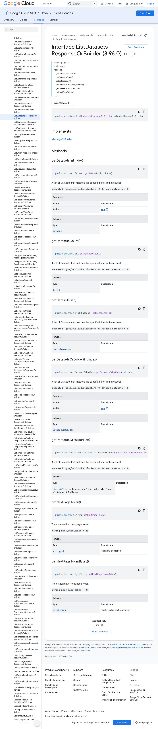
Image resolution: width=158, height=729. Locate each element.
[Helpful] (141, 35)
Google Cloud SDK (23, 13)
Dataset (57, 230)
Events (133, 680)
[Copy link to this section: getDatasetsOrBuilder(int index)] (100, 360)
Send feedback (136, 47)
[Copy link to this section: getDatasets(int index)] (86, 161)
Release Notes (80, 685)
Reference (38, 19)
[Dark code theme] (139, 111)
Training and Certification (114, 700)
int (103, 209)
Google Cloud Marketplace (51, 686)
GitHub (105, 675)
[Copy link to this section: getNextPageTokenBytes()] (92, 562)
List (55, 349)
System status (80, 690)
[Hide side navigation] (37, 723)
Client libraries (63, 13)
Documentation (68, 35)
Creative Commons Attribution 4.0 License (129, 644)
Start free (145, 13)
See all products (53, 675)
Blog (132, 675)
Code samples (109, 687)
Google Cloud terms (94, 711)
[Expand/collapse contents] (68, 62)
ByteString (59, 609)
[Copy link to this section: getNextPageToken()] (84, 502)
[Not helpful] (145, 35)
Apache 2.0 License (87, 647)
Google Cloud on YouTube (138, 691)
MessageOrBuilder (62, 139)
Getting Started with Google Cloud (111, 681)
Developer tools (86, 35)
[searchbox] (21, 29)
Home (54, 35)
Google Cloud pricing (55, 680)
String (57, 551)
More (46, 3)
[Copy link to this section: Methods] (71, 151)
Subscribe (121, 722)
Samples (54, 19)
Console (109, 3)
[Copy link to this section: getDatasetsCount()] (83, 241)
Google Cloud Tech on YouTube (140, 698)
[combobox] (82, 3)
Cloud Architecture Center (111, 693)
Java (44, 13)
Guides (23, 19)
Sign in (150, 3)
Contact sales (51, 692)
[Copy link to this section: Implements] (74, 131)
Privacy (65, 711)
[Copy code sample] (144, 111)
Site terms (76, 711)
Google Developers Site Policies (128, 647)
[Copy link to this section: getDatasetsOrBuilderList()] (93, 440)
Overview (9, 19)
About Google (51, 711)
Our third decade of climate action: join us (67, 716)
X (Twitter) (135, 685)
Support (77, 680)
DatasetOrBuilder (63, 429)
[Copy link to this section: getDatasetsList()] (80, 300)
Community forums (83, 675)
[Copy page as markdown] (135, 54)
